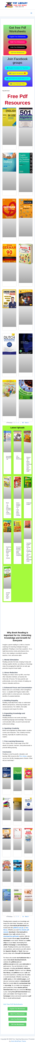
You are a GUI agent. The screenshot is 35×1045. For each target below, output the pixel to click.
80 (23, 422)
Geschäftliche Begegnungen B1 (9, 458)
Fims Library (23, 756)
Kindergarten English (29, 503)
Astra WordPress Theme (18, 1041)
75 (23, 916)
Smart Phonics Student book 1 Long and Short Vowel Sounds (18, 509)
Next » (27, 422)
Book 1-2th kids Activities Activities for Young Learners (8, 508)
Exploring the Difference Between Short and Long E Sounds (8, 552)
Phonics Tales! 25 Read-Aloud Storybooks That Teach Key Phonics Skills (29, 464)
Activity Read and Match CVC (8, 595)
